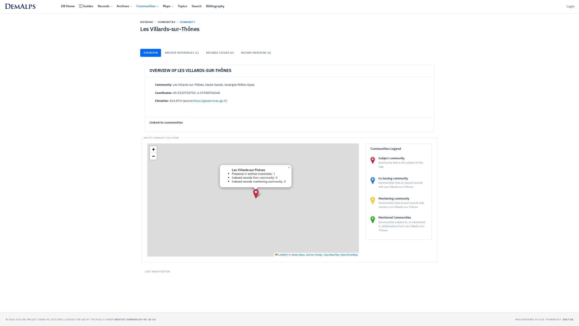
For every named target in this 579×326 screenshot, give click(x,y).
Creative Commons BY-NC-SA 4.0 (135, 319)
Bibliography (215, 6)
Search (197, 6)
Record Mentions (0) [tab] (256, 53)
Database (146, 22)
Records (103, 6)
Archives (123, 6)
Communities (146, 6)
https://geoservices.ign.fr (209, 101)
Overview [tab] (151, 53)
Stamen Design (314, 254)
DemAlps (20, 7)
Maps (167, 6)
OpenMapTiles (331, 254)
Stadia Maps (298, 254)
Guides (88, 6)
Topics (182, 6)
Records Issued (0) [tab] (220, 53)
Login (570, 6)
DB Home (68, 6)
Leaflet (282, 254)
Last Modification (157, 271)
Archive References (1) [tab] (182, 53)
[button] (256, 194)
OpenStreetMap (349, 254)
